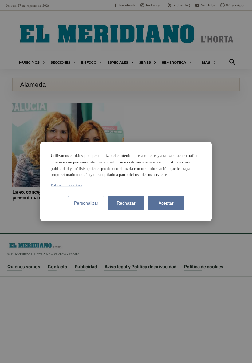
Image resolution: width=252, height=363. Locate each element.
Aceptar (166, 203)
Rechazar (126, 203)
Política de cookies (66, 185)
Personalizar (86, 203)
